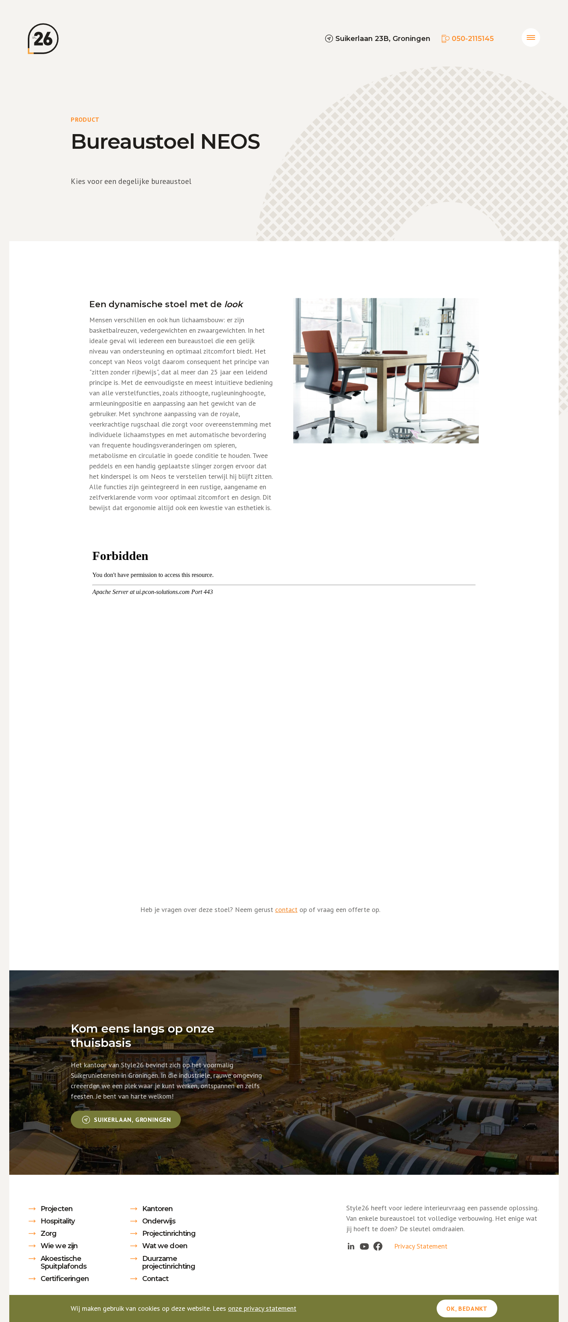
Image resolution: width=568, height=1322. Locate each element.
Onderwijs (158, 1221)
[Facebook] (378, 1246)
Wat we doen (164, 1246)
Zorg (48, 1233)
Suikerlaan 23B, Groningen (382, 38)
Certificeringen (65, 1278)
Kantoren (157, 1209)
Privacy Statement (420, 1246)
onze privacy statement (262, 1308)
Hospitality (58, 1221)
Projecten (57, 1209)
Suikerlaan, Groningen (131, 1119)
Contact (155, 1278)
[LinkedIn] (350, 1246)
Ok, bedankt (467, 1308)
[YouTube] (364, 1246)
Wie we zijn (59, 1246)
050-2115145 (473, 38)
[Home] (43, 38)
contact (286, 909)
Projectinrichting (169, 1233)
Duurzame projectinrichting (169, 1262)
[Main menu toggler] (531, 37)
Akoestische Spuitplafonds (64, 1262)
